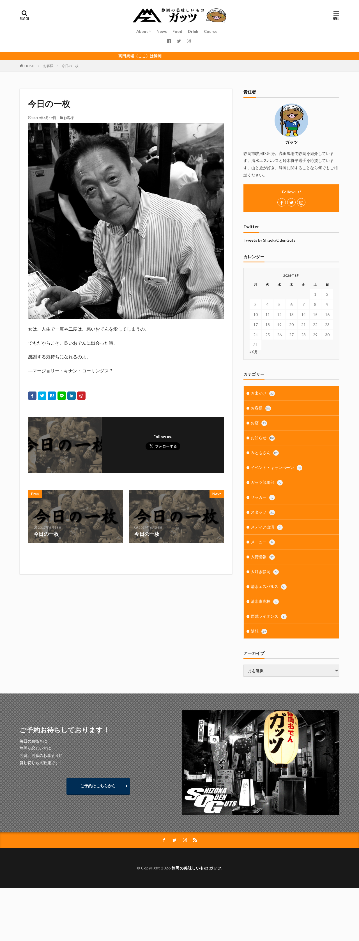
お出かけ (262, 393)
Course (210, 31)
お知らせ (263, 437)
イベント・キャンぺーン (276, 467)
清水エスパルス (268, 586)
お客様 (48, 66)
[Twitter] (42, 395)
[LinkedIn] (71, 395)
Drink (193, 31)
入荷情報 (262, 556)
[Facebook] (32, 395)
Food (177, 31)
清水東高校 (264, 601)
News (162, 31)
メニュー (262, 541)
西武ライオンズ (268, 616)
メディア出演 (266, 527)
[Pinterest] (81, 395)
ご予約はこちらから (98, 785)
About (142, 31)
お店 (258, 422)
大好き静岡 (264, 571)
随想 (258, 631)
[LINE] (61, 395)
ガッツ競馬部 (266, 482)
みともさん (265, 452)
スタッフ (262, 512)
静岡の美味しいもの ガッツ (197, 868)
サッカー (262, 497)
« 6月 (253, 351)
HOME (29, 66)
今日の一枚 (70, 66)
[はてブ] (52, 395)
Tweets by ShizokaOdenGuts (269, 240)
